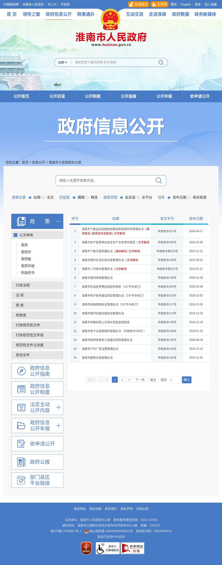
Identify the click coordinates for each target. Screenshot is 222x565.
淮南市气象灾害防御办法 (97, 251)
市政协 (65, 4)
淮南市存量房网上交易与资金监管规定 (106, 322)
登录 (198, 4)
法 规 (20, 295)
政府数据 (180, 14)
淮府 (24, 245)
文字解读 (119, 233)
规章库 (21, 315)
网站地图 (95, 508)
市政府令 (28, 273)
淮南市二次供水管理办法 (97, 268)
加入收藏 (211, 4)
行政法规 (23, 285)
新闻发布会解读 (102, 233)
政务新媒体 (205, 14)
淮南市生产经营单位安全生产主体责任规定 (108, 242)
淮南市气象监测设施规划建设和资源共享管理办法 (113, 229)
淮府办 (26, 252)
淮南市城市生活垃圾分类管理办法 (103, 260)
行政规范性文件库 (30, 335)
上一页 (103, 380)
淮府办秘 (28, 266)
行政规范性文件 (28, 325)
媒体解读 (121, 251)
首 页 (12, 14)
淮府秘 (26, 259)
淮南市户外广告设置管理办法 (100, 348)
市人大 (52, 4)
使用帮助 (80, 508)
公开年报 (164, 96)
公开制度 (93, 96)
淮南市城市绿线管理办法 (97, 277)
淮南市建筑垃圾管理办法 (97, 357)
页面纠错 (142, 508)
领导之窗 (31, 14)
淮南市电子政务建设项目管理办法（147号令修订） (113, 295)
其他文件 (23, 355)
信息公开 (38, 162)
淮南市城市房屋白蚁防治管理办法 (103, 313)
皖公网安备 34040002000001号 (111, 531)
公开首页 (21, 96)
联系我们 (111, 508)
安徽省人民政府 (33, 4)
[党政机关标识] (86, 548)
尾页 (153, 380)
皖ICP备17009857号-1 (66, 531)
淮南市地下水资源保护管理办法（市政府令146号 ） (114, 331)
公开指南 (128, 96)
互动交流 (134, 14)
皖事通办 (86, 14)
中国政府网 (11, 4)
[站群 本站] (62, 63)
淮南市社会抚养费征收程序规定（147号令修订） (112, 286)
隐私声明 (127, 508)
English (186, 4)
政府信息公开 (59, 14)
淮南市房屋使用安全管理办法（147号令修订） (111, 304)
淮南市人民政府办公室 (65, 162)
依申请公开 (200, 96)
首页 (25, 162)
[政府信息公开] (111, 129)
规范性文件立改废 (30, 345)
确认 (187, 379)
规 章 (20, 305)
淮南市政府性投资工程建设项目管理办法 (107, 340)
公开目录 (57, 96)
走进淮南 (157, 14)
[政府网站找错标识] (132, 548)
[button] (138, 4)
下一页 (140, 380)
